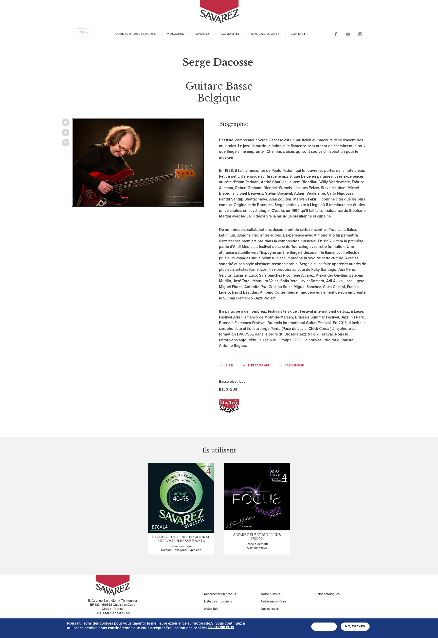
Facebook (336, 34)
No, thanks (355, 626)
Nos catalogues (265, 34)
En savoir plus (221, 627)
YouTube (348, 34)
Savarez (202, 34)
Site (229, 365)
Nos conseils (270, 609)
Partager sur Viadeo (65, 142)
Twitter (65, 122)
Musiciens (175, 34)
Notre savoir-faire (273, 601)
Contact (297, 34)
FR (81, 32)
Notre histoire (270, 594)
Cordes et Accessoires (135, 34)
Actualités (230, 34)
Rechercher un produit (220, 594)
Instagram (360, 34)
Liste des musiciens (218, 601)
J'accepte (324, 626)
